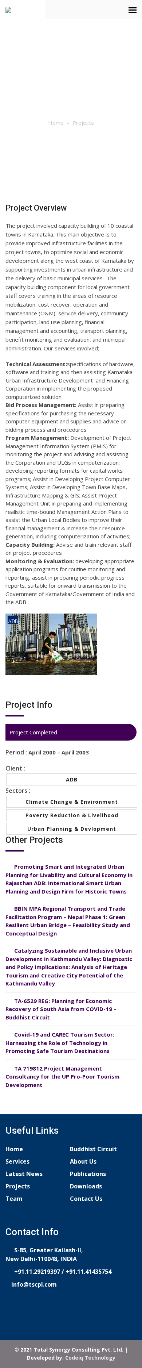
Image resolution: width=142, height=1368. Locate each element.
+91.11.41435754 (88, 1272)
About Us (83, 1161)
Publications (88, 1174)
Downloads (86, 1186)
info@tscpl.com (33, 1284)
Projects (83, 122)
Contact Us (86, 1199)
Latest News (24, 1174)
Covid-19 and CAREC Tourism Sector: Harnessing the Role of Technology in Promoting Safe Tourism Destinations (59, 1042)
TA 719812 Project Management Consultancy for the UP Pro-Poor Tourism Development (62, 1076)
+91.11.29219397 (36, 1272)
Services (17, 1161)
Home (56, 122)
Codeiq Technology (90, 1357)
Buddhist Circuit (93, 1149)
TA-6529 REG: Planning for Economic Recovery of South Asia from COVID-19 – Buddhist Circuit (61, 1009)
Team (14, 1199)
